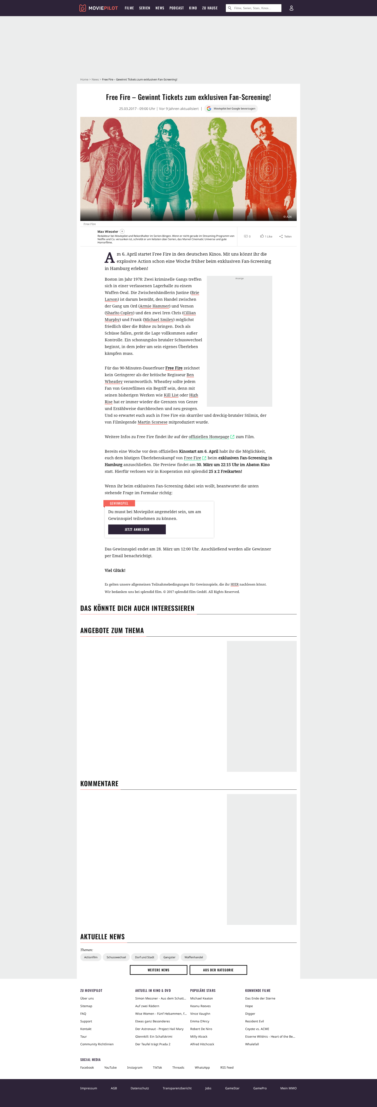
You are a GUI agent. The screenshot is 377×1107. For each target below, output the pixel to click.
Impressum (88, 1088)
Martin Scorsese (153, 422)
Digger (250, 1013)
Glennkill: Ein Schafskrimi (153, 1036)
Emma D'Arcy (199, 1021)
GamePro (260, 1088)
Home (84, 79)
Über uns (87, 998)
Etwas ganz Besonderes (152, 1021)
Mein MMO (288, 1088)
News (95, 79)
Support (86, 1021)
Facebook (87, 1067)
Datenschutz (140, 1088)
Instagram (134, 1067)
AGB (114, 1088)
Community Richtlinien (97, 1044)
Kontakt (85, 1029)
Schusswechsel (116, 957)
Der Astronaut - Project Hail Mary (159, 1029)
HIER (235, 584)
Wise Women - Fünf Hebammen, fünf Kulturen (161, 1013)
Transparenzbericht (177, 1088)
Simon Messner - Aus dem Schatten (161, 998)
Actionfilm (91, 957)
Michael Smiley (158, 319)
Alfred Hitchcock (202, 1044)
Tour (83, 1036)
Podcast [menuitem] (177, 7)
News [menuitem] (160, 7)
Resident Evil (254, 1021)
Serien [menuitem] (144, 7)
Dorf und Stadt (144, 957)
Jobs (208, 1088)
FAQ (83, 1013)
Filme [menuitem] (129, 7)
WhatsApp (202, 1067)
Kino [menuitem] (193, 7)
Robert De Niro (201, 1029)
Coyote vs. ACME (257, 1029)
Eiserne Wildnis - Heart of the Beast (271, 1036)
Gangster (169, 957)
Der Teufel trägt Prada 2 (152, 1044)
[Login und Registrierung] (291, 8)
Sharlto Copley (119, 312)
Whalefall (252, 1044)
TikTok (157, 1067)
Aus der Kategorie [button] (218, 969)
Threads (178, 1067)
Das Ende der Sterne (260, 998)
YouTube (110, 1067)
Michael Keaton (201, 998)
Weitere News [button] (159, 969)
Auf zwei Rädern (147, 1006)
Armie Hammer (154, 306)
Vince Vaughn (200, 1013)
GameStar (232, 1088)
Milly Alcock (198, 1036)
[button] (265, 236)
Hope (249, 1006)
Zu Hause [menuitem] (210, 7)
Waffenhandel (194, 957)
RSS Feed (227, 1067)
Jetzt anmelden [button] (137, 529)
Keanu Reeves (200, 1006)
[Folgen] (122, 231)
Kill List (171, 395)
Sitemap (86, 1006)
